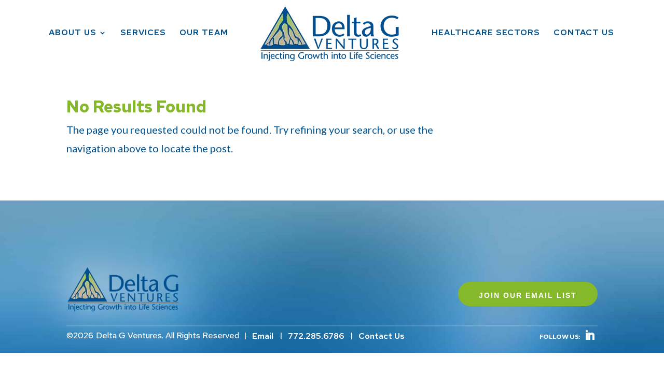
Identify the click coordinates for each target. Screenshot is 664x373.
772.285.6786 (316, 336)
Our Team (203, 33)
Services (143, 33)
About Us (72, 33)
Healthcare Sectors (486, 33)
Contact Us (584, 33)
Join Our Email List (528, 295)
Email (262, 336)
